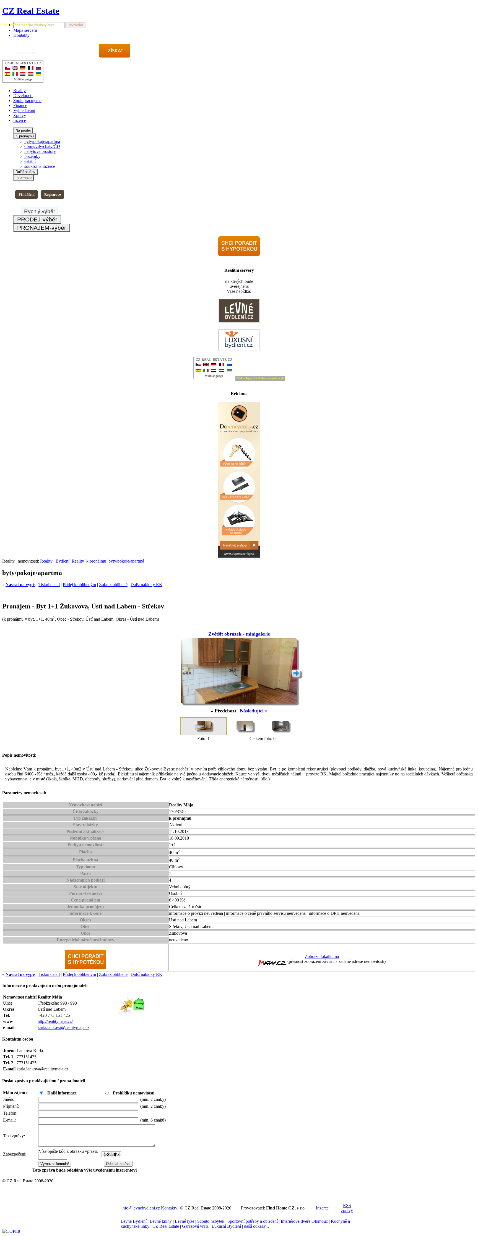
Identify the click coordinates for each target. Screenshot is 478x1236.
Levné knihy (161, 1221)
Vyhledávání (24, 110)
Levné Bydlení (134, 1221)
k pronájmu (96, 561)
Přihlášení (27, 194)
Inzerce (19, 120)
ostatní (30, 161)
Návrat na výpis (20, 584)
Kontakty (21, 35)
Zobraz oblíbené (113, 584)
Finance (20, 105)
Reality (19, 90)
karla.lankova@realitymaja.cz (63, 1027)
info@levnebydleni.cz (140, 1208)
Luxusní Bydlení (226, 1226)
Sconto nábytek (210, 1221)
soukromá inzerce (39, 166)
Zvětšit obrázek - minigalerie (239, 634)
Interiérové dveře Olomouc (304, 1221)
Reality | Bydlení (54, 561)
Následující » (253, 711)
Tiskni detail (49, 584)
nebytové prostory (40, 151)
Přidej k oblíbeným (79, 584)
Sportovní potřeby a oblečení (252, 1221)
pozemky (32, 156)
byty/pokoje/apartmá (42, 141)
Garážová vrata (195, 1226)
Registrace (52, 194)
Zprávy (19, 115)
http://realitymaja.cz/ (55, 1021)
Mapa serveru (25, 30)
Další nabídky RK (146, 584)
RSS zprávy (347, 1208)
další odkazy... (256, 1226)
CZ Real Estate (30, 11)
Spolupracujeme (27, 100)
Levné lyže (184, 1221)
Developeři (23, 95)
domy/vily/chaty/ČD (42, 146)
